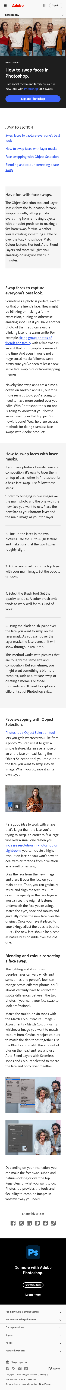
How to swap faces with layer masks (31, 149)
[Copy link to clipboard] (53, 1223)
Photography (11, 14)
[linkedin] (26, 1368)
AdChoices (46, 1384)
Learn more (33, 1295)
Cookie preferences (27, 1379)
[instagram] (13, 1368)
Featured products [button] (15, 1350)
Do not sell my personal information (21, 1384)
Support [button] (10, 1335)
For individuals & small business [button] (22, 1311)
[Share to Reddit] (45, 1223)
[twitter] (19, 1368)
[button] (45, 5)
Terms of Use (11, 1379)
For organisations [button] (15, 1327)
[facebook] (7, 1368)
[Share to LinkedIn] (29, 1223)
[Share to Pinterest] (37, 1223)
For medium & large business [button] (21, 1319)
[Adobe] (18, 5)
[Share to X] (21, 1223)
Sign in (55, 5)
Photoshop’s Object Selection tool (30, 732)
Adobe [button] (9, 1342)
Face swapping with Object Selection (32, 157)
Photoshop (31, 89)
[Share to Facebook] (13, 1223)
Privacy (43, 1374)
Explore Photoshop (33, 98)
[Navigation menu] (5, 5)
